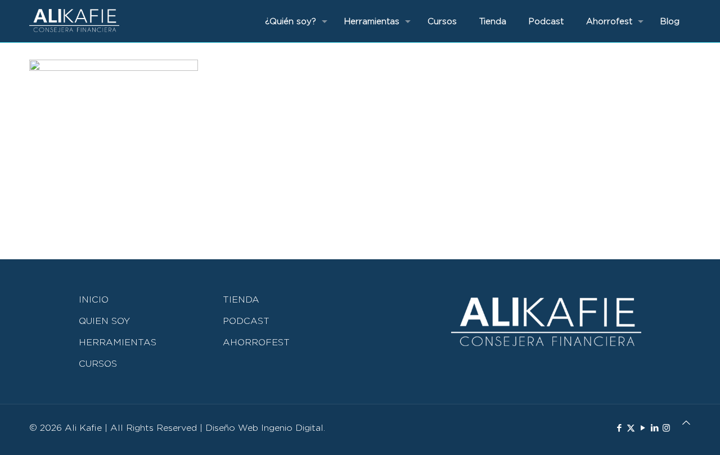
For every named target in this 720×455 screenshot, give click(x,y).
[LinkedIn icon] (654, 428)
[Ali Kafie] (74, 21)
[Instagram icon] (666, 428)
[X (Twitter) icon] (631, 428)
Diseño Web (231, 427)
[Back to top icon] (686, 422)
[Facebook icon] (619, 428)
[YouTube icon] (642, 428)
